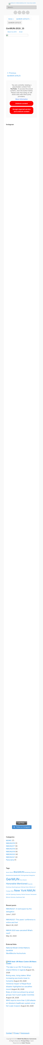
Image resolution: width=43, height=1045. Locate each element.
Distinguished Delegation (28, 875)
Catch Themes (26, 1043)
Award (8, 872)
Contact (9, 1033)
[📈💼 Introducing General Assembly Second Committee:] (21, 722)
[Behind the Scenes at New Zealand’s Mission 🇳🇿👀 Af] (21, 220)
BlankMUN (19, 872)
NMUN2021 (10, 857)
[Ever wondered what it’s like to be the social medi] (21, 281)
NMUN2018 (10, 849)
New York (20, 890)
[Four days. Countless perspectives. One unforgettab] (21, 569)
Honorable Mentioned (16, 883)
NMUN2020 (10, 854)
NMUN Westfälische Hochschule (26, 1039)
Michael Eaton (25, 887)
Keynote (30, 884)
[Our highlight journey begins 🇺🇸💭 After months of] (21, 360)
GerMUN (12, 879)
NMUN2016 (10, 843)
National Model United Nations (18, 948)
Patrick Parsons (25, 894)
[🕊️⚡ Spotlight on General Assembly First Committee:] (21, 788)
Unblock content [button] (21, 103)
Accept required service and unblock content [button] (22, 110)
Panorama (10, 860)
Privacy (16, 1033)
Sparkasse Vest (20, 897)
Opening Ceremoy (16, 894)
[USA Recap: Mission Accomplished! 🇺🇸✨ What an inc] (21, 158)
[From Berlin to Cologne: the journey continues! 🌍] (21, 450)
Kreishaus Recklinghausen (13, 887)
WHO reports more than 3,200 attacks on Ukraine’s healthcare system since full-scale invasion (21, 1003)
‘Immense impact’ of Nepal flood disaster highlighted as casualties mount (19, 986)
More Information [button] (21, 99)
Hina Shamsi (23, 880)
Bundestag (27, 872)
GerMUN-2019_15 (23, 19)
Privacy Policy (25, 1041)
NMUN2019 (10, 852)
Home (11, 19)
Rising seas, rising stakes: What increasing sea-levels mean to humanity (18, 978)
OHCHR (8, 894)
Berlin (11, 872)
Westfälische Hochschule (16, 953)
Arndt (20, 32)
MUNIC (9, 840)
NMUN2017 (10, 846)
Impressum (25, 1033)
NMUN (31, 890)
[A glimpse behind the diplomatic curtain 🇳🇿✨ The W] (21, 667)
